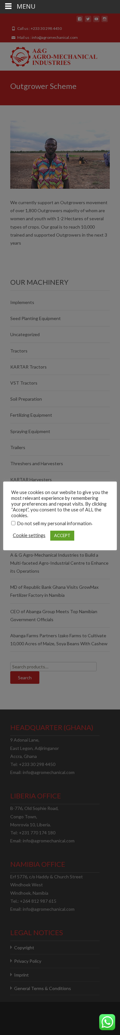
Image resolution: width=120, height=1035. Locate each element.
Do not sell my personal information (54, 523)
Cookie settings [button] (29, 535)
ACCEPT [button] (62, 535)
